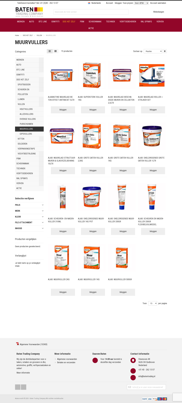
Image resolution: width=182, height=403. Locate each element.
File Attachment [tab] (23, 222)
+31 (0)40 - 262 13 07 (49, 3)
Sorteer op (137, 51)
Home (17, 35)
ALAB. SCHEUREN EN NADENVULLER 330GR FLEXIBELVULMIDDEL (151, 221)
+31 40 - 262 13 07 (146, 369)
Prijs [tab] (17, 205)
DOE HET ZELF (28, 35)
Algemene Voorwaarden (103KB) (33, 344)
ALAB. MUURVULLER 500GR (120, 279)
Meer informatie (23, 372)
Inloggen (118, 3)
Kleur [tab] (18, 216)
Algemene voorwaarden (67, 359)
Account (109, 3)
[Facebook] (17, 386)
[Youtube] (23, 386)
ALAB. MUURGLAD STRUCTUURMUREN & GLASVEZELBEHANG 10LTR (62, 161)
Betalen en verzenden (66, 362)
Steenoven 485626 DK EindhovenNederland (146, 362)
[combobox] (91, 12)
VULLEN (39, 35)
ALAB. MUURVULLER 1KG (89, 279)
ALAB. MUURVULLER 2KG (59, 279)
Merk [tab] (17, 211)
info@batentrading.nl (146, 376)
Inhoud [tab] (18, 228)
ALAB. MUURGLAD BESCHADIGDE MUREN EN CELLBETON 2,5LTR (121, 100)
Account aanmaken (158, 3)
